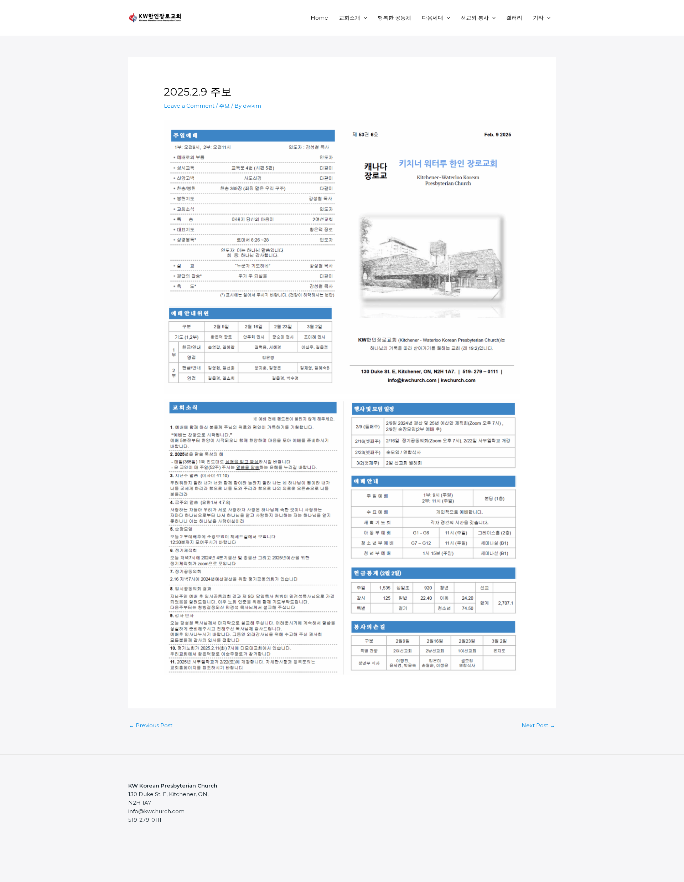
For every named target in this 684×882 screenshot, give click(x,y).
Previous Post (150, 725)
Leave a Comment (189, 105)
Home (319, 17)
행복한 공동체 (394, 17)
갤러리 (514, 17)
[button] (363, 17)
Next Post (538, 725)
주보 (224, 105)
